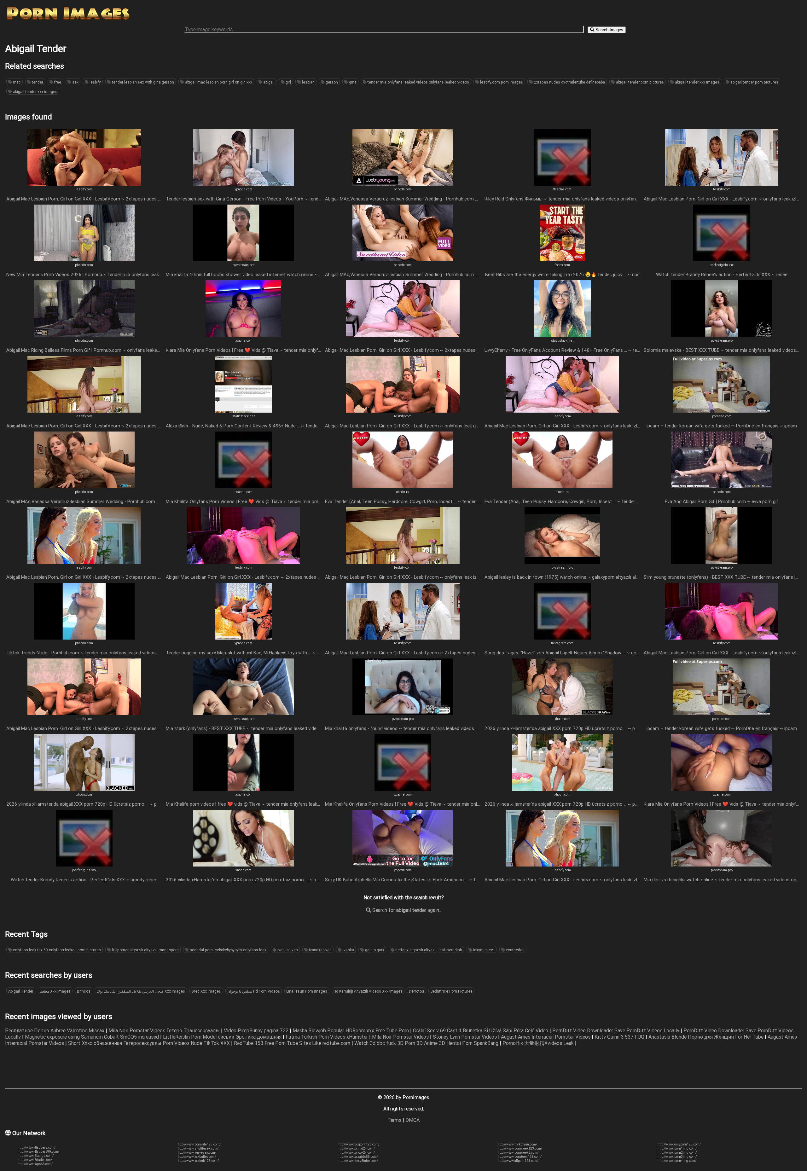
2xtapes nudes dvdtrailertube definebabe (569, 82)
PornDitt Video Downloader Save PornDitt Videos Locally (616, 1030)
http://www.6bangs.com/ (36, 1156)
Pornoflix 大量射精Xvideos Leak (538, 1043)
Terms (394, 1120)
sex (74, 82)
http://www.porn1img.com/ (677, 1148)
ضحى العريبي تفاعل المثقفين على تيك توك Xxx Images (141, 991)
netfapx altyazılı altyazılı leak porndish (428, 950)
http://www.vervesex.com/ (197, 1153)
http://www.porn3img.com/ (677, 1157)
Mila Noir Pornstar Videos (401, 1037)
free (57, 82)
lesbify (95, 82)
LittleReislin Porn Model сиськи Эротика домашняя (223, 1037)
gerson (331, 82)
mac (16, 82)
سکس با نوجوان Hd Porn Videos (253, 991)
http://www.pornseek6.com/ (518, 1153)
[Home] (68, 20)
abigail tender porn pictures (639, 82)
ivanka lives (287, 950)
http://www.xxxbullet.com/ (197, 1157)
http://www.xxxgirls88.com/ (358, 1157)
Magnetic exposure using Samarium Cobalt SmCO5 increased (92, 1037)
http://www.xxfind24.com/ (356, 1148)
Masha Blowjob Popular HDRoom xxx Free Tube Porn (351, 1030)
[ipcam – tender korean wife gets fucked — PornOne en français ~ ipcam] (721, 411)
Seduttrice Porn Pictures (451, 991)
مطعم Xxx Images (55, 991)
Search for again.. (406, 910)
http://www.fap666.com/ (35, 1164)
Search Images (608, 29)
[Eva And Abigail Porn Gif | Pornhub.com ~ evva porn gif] (721, 486)
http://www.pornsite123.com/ (199, 1144)
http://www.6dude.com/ (35, 1160)
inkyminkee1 (483, 950)
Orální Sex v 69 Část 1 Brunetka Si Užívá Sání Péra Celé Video (481, 1030)
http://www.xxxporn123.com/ (359, 1144)
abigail (268, 82)
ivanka (348, 950)
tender (37, 82)
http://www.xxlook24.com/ (356, 1153)
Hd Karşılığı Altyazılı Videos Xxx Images (368, 991)
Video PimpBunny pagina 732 (257, 1030)
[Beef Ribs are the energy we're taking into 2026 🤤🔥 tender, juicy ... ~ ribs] (562, 259)
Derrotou (416, 991)
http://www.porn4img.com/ (677, 1161)
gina (352, 82)
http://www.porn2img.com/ (677, 1153)
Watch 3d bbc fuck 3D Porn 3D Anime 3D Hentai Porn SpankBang (427, 1043)
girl (288, 82)
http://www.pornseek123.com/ (520, 1148)
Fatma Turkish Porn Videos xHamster (327, 1037)
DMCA (412, 1120)
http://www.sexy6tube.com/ (358, 1161)
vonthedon (515, 950)
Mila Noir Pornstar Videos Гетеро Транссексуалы (164, 1030)
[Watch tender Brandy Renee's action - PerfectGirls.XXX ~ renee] (721, 259)
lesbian (308, 82)
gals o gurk (374, 950)
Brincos (83, 991)
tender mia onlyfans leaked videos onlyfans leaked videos (418, 82)
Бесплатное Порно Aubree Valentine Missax (55, 1030)
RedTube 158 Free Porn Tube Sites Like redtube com (292, 1043)
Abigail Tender (20, 991)
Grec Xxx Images (206, 991)
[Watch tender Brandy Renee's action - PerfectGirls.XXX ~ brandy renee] (84, 864)
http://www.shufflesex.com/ (198, 1148)
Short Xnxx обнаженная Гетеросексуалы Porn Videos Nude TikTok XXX (149, 1043)
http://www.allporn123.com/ (518, 1161)
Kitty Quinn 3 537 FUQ (620, 1037)
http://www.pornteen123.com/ (520, 1157)
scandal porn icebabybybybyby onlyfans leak (227, 950)
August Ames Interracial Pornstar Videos (546, 1037)
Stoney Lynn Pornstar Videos (465, 1037)
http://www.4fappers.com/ (36, 1147)
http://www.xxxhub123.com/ (198, 1161)
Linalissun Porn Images (306, 991)
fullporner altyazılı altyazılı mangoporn (145, 950)
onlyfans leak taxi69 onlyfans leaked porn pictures (56, 950)
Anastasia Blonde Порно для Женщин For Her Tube (706, 1037)
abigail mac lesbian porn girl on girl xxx (218, 82)
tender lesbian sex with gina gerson (142, 82)
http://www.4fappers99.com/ (38, 1152)
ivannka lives (320, 950)
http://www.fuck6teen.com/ (517, 1144)
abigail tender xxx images (696, 82)
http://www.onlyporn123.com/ (679, 1144)
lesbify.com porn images (501, 82)
